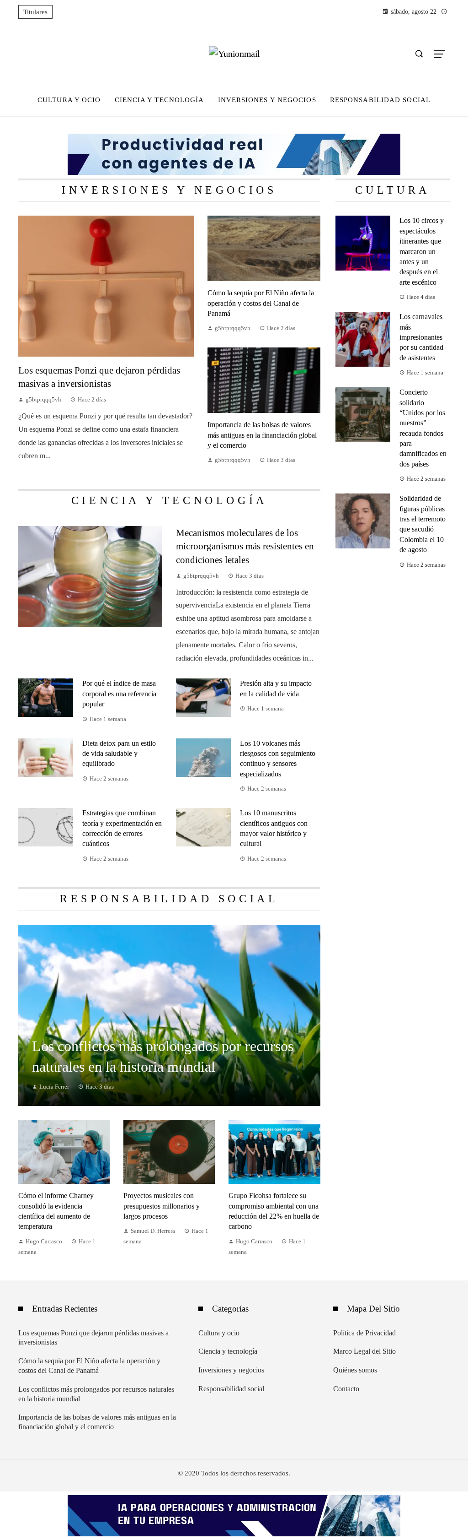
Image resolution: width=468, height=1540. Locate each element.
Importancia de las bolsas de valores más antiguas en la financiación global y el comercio (262, 435)
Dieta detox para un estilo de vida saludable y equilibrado (119, 753)
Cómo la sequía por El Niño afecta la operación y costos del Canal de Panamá (260, 303)
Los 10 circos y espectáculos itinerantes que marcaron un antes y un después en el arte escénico (421, 251)
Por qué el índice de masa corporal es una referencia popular (119, 693)
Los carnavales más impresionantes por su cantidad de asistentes (421, 337)
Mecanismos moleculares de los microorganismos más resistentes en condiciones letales (245, 545)
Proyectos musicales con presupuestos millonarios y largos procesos (161, 1206)
